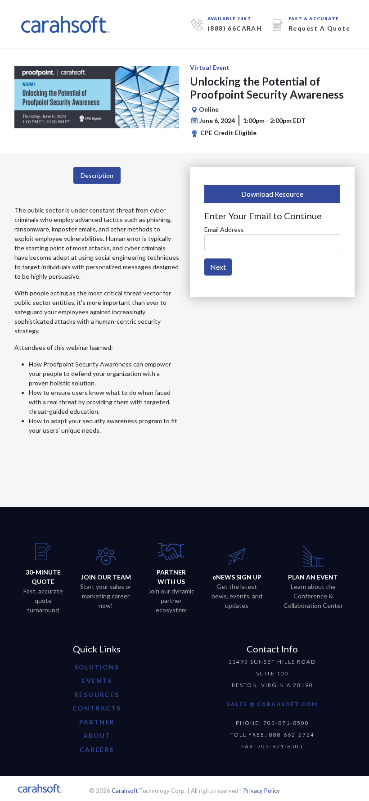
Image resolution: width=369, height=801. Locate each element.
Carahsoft (125, 790)
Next (218, 266)
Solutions (96, 667)
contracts (96, 708)
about (97, 735)
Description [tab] (97, 175)
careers (97, 749)
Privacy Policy (261, 790)
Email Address (224, 229)
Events (97, 680)
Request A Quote (319, 28)
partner (97, 722)
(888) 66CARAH (234, 28)
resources (96, 694)
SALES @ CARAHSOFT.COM (272, 704)
